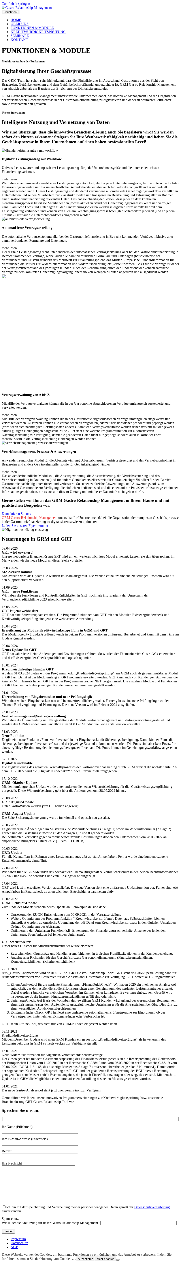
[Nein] (118, 1260)
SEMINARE (20, 36)
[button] (90, 179)
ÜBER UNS (19, 24)
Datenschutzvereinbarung (152, 1207)
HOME (16, 20)
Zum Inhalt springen (16, 4)
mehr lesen (9, 179)
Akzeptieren (85, 1259)
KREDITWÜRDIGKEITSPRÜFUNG (38, 32)
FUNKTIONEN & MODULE (32, 28)
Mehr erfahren (105, 1259)
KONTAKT (19, 40)
